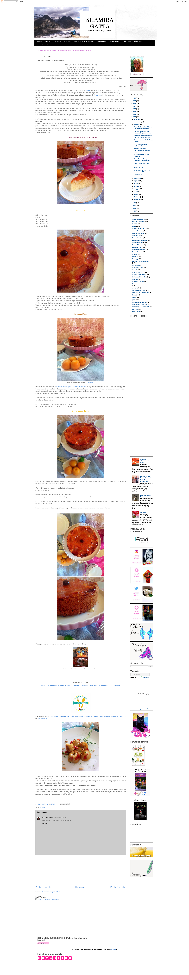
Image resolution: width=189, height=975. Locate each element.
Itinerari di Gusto (138, 272)
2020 (134, 98)
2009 (134, 211)
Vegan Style (136, 311)
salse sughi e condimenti (140, 306)
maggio (137, 189)
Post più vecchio (118, 887)
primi (134, 299)
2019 (134, 101)
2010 (134, 208)
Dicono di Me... (67, 41)
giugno (136, 186)
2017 (134, 106)
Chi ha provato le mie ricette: (43, 44)
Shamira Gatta (42, 718)
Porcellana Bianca (89, 382)
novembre (137, 122)
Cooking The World (101, 41)
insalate (135, 270)
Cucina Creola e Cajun (139, 240)
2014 (134, 114)
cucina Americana (138, 233)
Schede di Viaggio (127, 41)
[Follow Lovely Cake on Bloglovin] (43, 944)
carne (134, 226)
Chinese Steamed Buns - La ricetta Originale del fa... (143, 132)
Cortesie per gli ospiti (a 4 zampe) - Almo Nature (142, 159)
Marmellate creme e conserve (142, 284)
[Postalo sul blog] (63, 804)
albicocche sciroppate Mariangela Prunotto (71, 387)
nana (43, 817)
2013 (134, 117)
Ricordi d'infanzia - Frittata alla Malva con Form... (143, 127)
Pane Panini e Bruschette (140, 292)
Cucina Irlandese (138, 245)
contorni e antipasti (138, 228)
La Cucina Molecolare (139, 277)
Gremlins (97, 95)
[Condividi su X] (65, 804)
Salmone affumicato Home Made (146, 460)
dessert (42, 807)
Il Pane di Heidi (139, 167)
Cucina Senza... (137, 252)
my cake (135, 288)
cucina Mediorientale (139, 249)
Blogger (113, 949)
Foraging (135, 256)
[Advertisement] (80, 870)
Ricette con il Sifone (139, 302)
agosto (136, 180)
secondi (135, 309)
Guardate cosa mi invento (141, 261)
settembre (137, 178)
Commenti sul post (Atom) (51, 892)
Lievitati (135, 279)
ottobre (137, 124)
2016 (134, 109)
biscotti (134, 224)
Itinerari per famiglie (139, 274)
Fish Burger (138, 174)
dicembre (137, 119)
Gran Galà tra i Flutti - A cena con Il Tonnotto (142, 171)
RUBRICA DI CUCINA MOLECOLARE (84, 41)
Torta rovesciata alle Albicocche (140, 145)
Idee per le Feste (137, 267)
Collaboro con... (138, 41)
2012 (134, 203)
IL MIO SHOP (48, 41)
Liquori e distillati (138, 281)
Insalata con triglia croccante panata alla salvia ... (142, 150)
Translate (146, 677)
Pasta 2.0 (135, 295)
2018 (134, 103)
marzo (136, 194)
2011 (134, 205)
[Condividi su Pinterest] (68, 804)
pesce (134, 297)
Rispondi (45, 823)
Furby (88, 90)
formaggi (135, 259)
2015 (134, 111)
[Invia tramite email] (61, 804)
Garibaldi (143, 512)
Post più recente (43, 887)
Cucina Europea (137, 242)
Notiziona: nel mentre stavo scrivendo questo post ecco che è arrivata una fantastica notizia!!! (80, 685)
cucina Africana (137, 231)
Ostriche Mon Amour (139, 290)
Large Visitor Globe (144, 709)
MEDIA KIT (58, 41)
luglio (136, 183)
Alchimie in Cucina (138, 219)
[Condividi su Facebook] (67, 804)
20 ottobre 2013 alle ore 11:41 (56, 817)
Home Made (136, 265)
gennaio (137, 199)
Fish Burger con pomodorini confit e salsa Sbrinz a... (143, 136)
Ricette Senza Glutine (139, 304)
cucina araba (136, 235)
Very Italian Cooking (114, 41)
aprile (136, 191)
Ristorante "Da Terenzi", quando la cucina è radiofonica (146, 478)
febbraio (137, 197)
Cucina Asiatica (137, 238)
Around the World (138, 221)
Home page (39, 41)
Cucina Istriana (137, 247)
